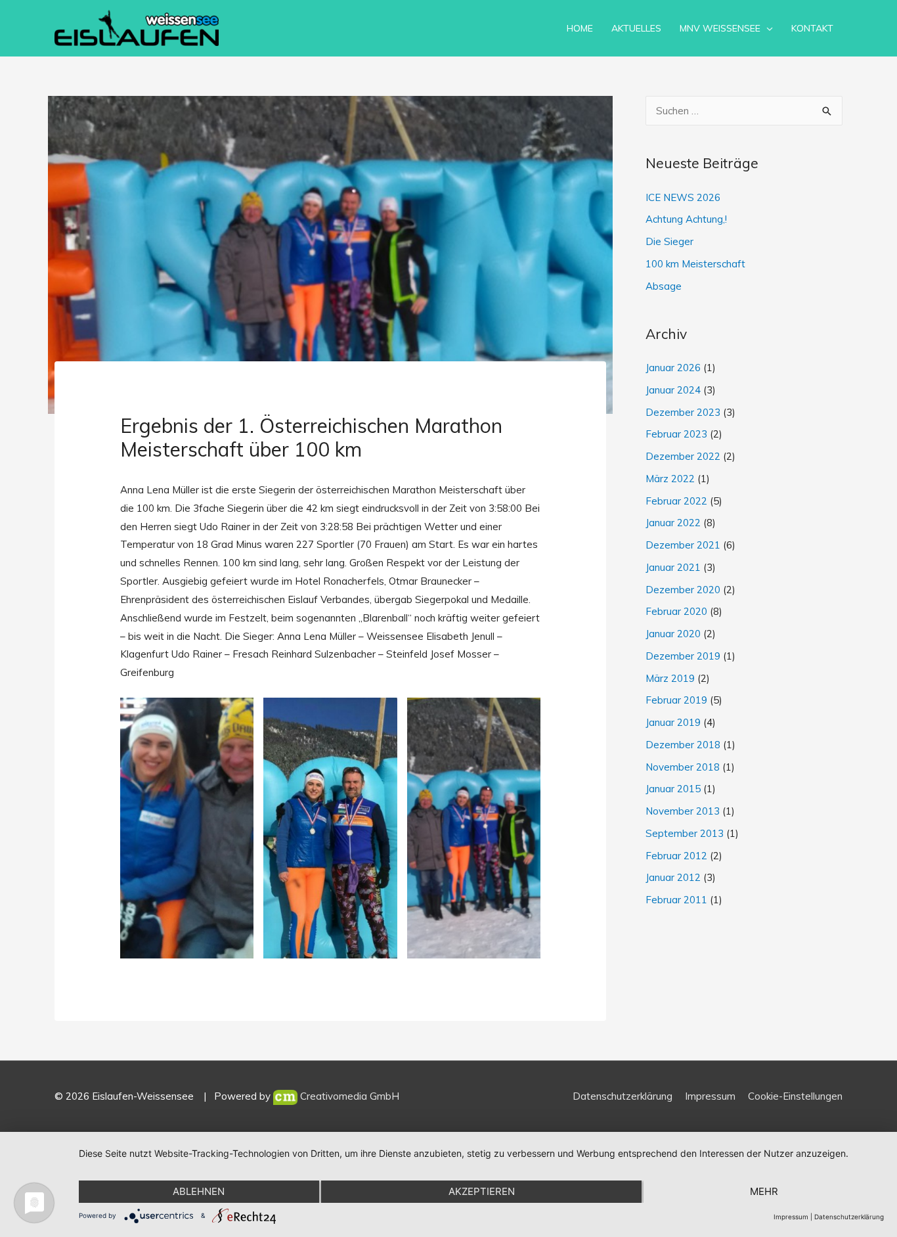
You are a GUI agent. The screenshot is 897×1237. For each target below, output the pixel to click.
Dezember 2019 (682, 656)
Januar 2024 (673, 390)
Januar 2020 (673, 633)
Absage (663, 286)
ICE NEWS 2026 (682, 197)
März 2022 (670, 478)
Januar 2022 (673, 522)
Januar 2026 (673, 367)
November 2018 (682, 767)
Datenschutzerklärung (622, 1096)
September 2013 (684, 833)
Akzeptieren (481, 1191)
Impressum (710, 1096)
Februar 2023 (676, 434)
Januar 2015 (673, 788)
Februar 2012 (676, 855)
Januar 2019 (673, 722)
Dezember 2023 (682, 412)
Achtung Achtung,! (686, 219)
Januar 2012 (673, 877)
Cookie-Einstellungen (795, 1096)
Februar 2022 (676, 501)
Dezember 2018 (682, 744)
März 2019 (670, 678)
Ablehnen (199, 1191)
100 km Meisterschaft (695, 264)
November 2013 (682, 811)
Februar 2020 (676, 611)
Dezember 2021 (682, 545)
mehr (764, 1191)
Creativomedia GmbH (348, 1096)
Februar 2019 (676, 700)
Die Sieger (669, 241)
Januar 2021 (673, 567)
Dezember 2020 (682, 589)
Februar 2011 (676, 899)
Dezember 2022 (682, 456)
